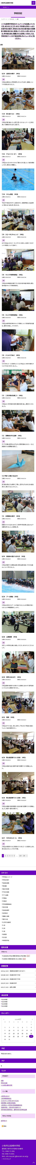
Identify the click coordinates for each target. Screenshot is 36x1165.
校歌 (2, 1081)
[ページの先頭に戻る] (33, 1163)
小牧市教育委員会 (6, 1098)
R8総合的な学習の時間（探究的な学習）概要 (16, 956)
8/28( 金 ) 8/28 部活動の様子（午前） (10, 979)
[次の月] (32, 1019)
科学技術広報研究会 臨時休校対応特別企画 (14, 1110)
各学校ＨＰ (4, 1121)
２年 (4, 928)
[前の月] (3, 1019)
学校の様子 (6, 880)
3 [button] (7, 856)
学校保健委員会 (7, 904)
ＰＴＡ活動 (5, 895)
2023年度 (4, 1006)
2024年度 (4, 1004)
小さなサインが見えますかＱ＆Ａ (10, 1101)
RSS (5, 1126)
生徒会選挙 (6, 910)
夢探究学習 (6, 940)
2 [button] (5, 856)
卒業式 (5, 901)
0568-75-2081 (10, 1151)
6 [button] (14, 856)
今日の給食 (6, 892)
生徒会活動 (6, 883)
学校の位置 (4, 1083)
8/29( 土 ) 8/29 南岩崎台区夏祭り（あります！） (13, 971)
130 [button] (24, 856)
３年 (4, 931)
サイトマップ (7, 1159)
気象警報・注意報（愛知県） (8, 1103)
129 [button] (20, 856)
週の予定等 (6, 889)
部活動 (5, 886)
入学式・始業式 (7, 922)
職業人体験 (6, 916)
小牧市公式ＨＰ (5, 1096)
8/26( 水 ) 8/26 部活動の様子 (9, 983)
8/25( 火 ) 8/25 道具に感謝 (8, 987)
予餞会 (5, 898)
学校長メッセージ (7, 877)
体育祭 (5, 934)
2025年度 (4, 1002)
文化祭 (5, 937)
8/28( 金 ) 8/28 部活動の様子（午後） (10, 975)
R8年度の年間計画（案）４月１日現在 (14, 959)
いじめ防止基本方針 (6, 1085)
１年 (4, 925)
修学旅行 (5, 913)
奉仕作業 (5, 907)
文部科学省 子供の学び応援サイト (11, 1107)
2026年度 (4, 999)
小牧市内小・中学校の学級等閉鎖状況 (11, 1105)
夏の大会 (5, 919)
